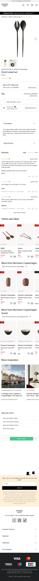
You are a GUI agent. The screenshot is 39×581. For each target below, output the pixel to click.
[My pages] (23, 5)
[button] (6, 78)
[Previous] (3, 39)
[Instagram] (19, 520)
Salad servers (17, 17)
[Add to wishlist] (11, 256)
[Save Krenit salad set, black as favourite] (36, 439)
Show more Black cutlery (10, 418)
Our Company (7, 549)
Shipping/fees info (30, 108)
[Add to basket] (15, 256)
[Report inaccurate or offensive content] (36, 176)
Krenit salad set (26, 17)
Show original (20, 191)
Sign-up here (32, 87)
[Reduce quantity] (2, 439)
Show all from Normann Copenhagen (13, 266)
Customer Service (8, 529)
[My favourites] (28, 5)
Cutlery (10, 17)
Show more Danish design (11, 421)
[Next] (36, 39)
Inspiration (5, 543)
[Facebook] (14, 520)
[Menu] (36, 5)
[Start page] (4, 5)
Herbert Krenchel (6, 69)
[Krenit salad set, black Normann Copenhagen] (19, 38)
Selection (5, 536)
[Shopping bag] (32, 5)
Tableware (4, 17)
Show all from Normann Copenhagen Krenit (15, 316)
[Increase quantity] (8, 439)
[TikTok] (24, 520)
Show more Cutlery (8, 428)
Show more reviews (19, 212)
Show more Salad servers (10, 425)
